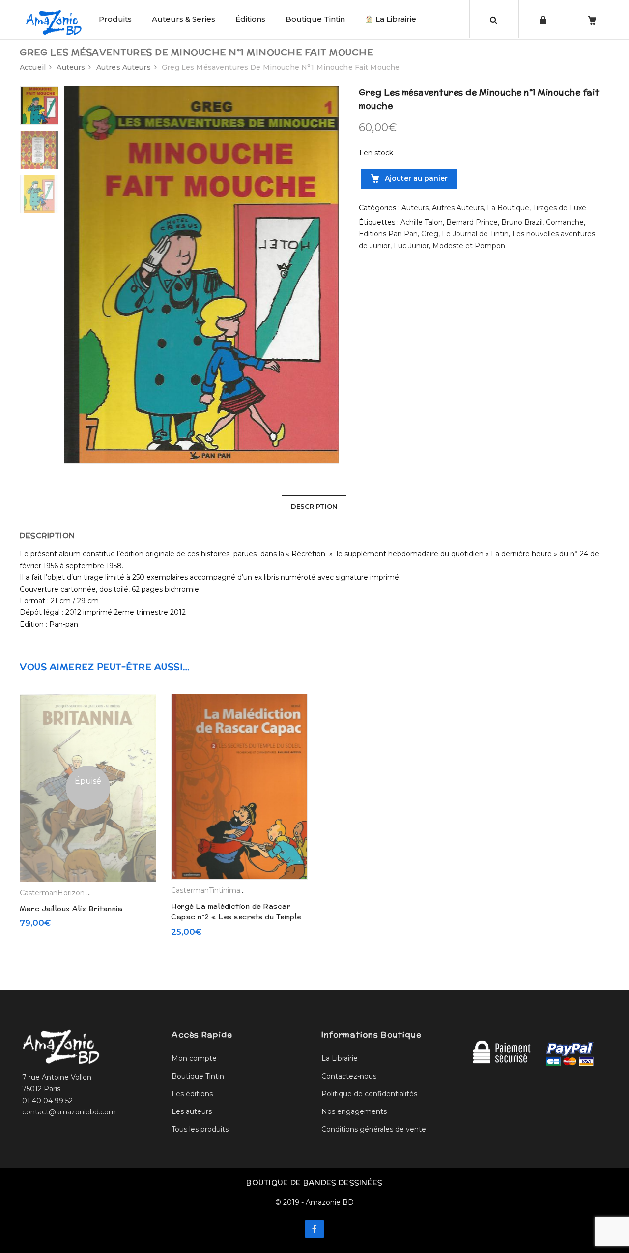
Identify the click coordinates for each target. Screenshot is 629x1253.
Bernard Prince (472, 222)
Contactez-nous (348, 1076)
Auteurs (71, 67)
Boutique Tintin (315, 19)
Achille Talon (421, 222)
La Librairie (394, 19)
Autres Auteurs (123, 67)
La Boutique (508, 207)
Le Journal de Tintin (475, 233)
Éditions (250, 19)
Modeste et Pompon (468, 245)
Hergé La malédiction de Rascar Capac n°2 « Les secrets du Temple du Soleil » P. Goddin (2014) (236, 917)
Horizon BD (77, 892)
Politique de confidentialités (369, 1093)
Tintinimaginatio (236, 890)
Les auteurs (192, 1111)
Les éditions (192, 1093)
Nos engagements (354, 1111)
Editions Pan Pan (388, 233)
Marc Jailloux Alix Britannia (71, 908)
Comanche (565, 222)
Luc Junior (411, 245)
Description (314, 506)
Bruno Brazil (522, 222)
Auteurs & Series (183, 19)
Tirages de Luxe (559, 207)
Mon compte (194, 1058)
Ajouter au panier (415, 178)
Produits (115, 19)
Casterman (38, 892)
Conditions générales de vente (373, 1129)
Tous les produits (200, 1129)
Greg (429, 233)
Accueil (33, 67)
